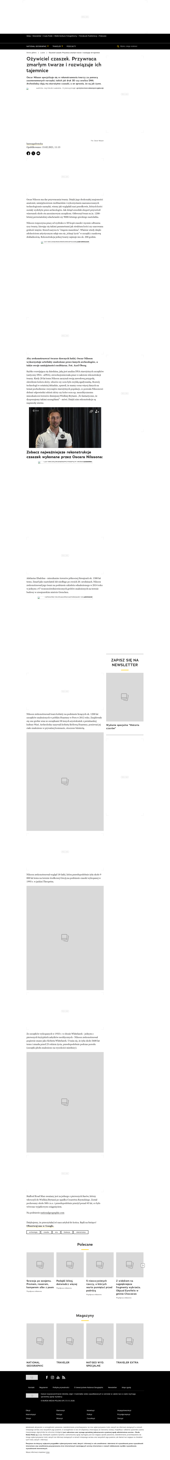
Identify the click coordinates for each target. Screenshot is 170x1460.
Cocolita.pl (91, 1418)
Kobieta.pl (90, 1410)
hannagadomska (35, 143)
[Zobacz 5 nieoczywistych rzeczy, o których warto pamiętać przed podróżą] (100, 1264)
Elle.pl (28, 1410)
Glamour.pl (60, 1410)
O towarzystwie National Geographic (88, 1387)
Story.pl (120, 1418)
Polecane (102, 36)
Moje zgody (126, 1387)
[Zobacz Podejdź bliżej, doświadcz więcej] (70, 1264)
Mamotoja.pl (31, 1414)
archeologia (33, 1232)
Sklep (29, 36)
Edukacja (67, 1232)
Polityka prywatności (61, 1387)
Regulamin (43, 1387)
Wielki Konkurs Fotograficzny (65, 36)
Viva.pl (28, 1418)
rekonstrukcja (81, 1232)
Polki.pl (89, 1414)
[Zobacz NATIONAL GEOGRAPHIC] (40, 1341)
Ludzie (42, 53)
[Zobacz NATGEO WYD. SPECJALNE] (100, 1341)
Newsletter (37, 36)
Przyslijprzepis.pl (123, 1414)
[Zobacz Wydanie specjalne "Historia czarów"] (124, 697)
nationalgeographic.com (52, 1212)
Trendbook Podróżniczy (88, 36)
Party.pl (59, 1414)
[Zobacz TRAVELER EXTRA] (129, 1341)
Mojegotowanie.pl (124, 1410)
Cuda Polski (48, 36)
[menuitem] (38, 46)
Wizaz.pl (59, 1418)
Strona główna (31, 53)
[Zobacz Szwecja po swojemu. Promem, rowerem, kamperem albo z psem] (40, 1264)
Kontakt (31, 1387)
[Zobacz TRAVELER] (70, 1341)
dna (56, 1232)
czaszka (46, 1232)
